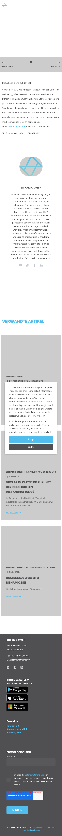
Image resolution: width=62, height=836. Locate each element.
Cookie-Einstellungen (31, 830)
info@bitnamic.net (17, 126)
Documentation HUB (17, 729)
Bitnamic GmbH (10, 26)
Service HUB (12, 725)
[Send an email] (20, 265)
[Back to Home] (13, 6)
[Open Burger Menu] (58, 6)
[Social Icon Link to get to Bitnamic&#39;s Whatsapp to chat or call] (20, 667)
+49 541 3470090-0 (19, 655)
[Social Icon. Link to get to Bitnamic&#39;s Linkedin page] (8, 667)
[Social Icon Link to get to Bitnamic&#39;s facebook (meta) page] (14, 667)
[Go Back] (31, 62)
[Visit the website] (27, 265)
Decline (31, 446)
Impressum (38, 827)
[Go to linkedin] (41, 265)
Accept (31, 439)
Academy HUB (13, 732)
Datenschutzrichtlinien (34, 774)
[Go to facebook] (34, 265)
